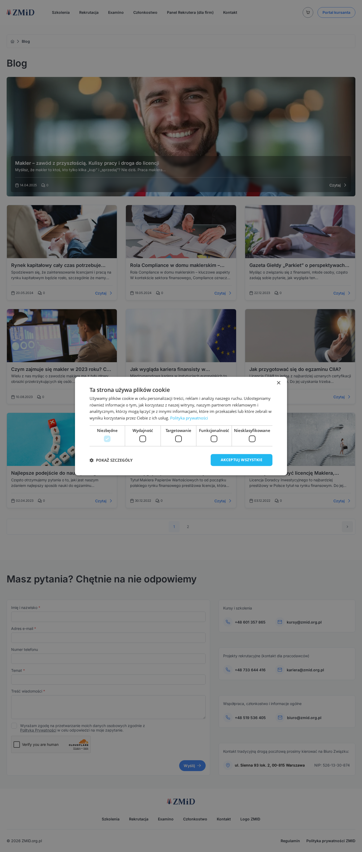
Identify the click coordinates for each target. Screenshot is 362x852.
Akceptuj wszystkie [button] (241, 459)
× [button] (278, 383)
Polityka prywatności (189, 418)
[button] (111, 460)
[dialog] (181, 426)
